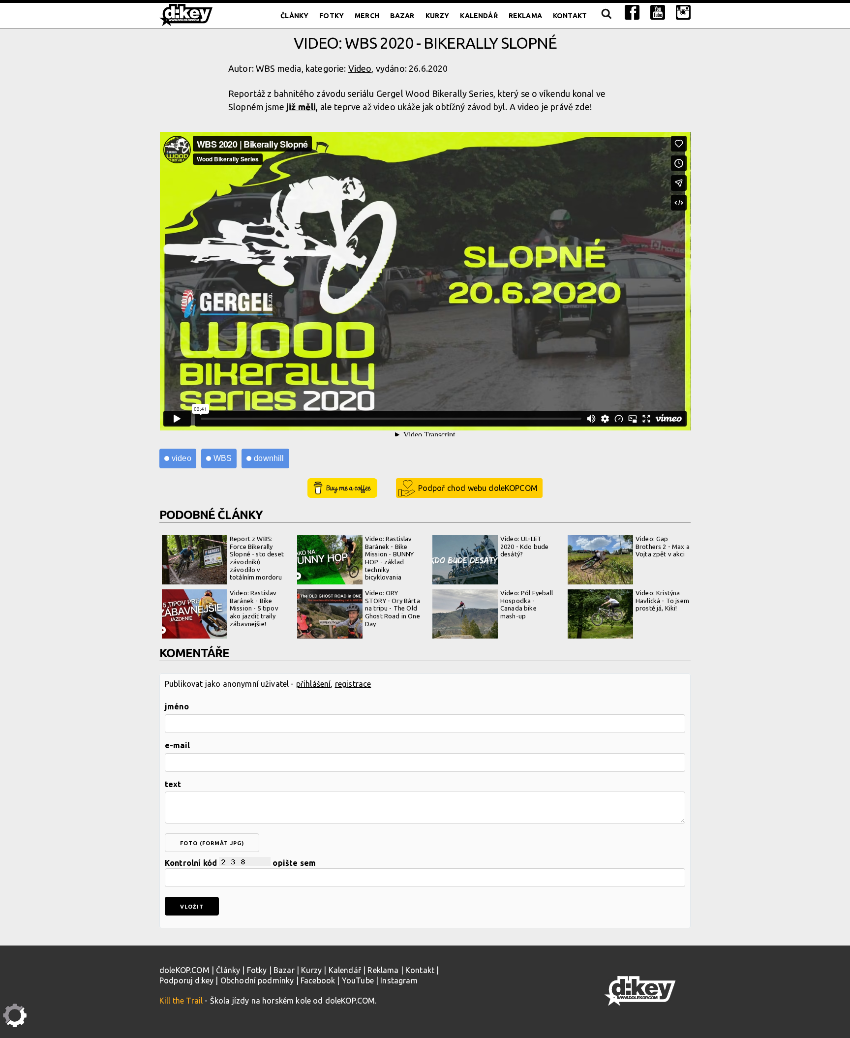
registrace (353, 683)
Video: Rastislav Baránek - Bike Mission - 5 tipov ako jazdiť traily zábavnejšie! (254, 608)
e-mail (177, 745)
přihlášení (313, 683)
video (181, 458)
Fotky (331, 16)
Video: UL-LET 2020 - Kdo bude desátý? (524, 546)
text (173, 784)
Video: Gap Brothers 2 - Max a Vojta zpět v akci (663, 546)
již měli (301, 107)
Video (360, 68)
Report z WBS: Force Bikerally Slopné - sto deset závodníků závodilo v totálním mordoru (257, 557)
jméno (177, 706)
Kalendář (478, 16)
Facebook (318, 980)
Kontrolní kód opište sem (240, 862)
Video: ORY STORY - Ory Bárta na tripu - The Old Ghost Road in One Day (392, 608)
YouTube (358, 980)
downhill (269, 458)
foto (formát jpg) (212, 843)
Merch (367, 16)
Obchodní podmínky (257, 980)
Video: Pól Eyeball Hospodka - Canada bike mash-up (526, 604)
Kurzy (437, 16)
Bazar (402, 16)
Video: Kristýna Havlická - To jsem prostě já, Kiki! (662, 600)
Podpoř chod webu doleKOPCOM (478, 488)
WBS (222, 458)
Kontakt (570, 16)
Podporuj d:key (186, 980)
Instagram (398, 980)
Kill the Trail (181, 1000)
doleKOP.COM (184, 970)
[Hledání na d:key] (606, 16)
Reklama (525, 16)
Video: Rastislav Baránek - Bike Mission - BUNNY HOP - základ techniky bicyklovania (389, 557)
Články (294, 16)
